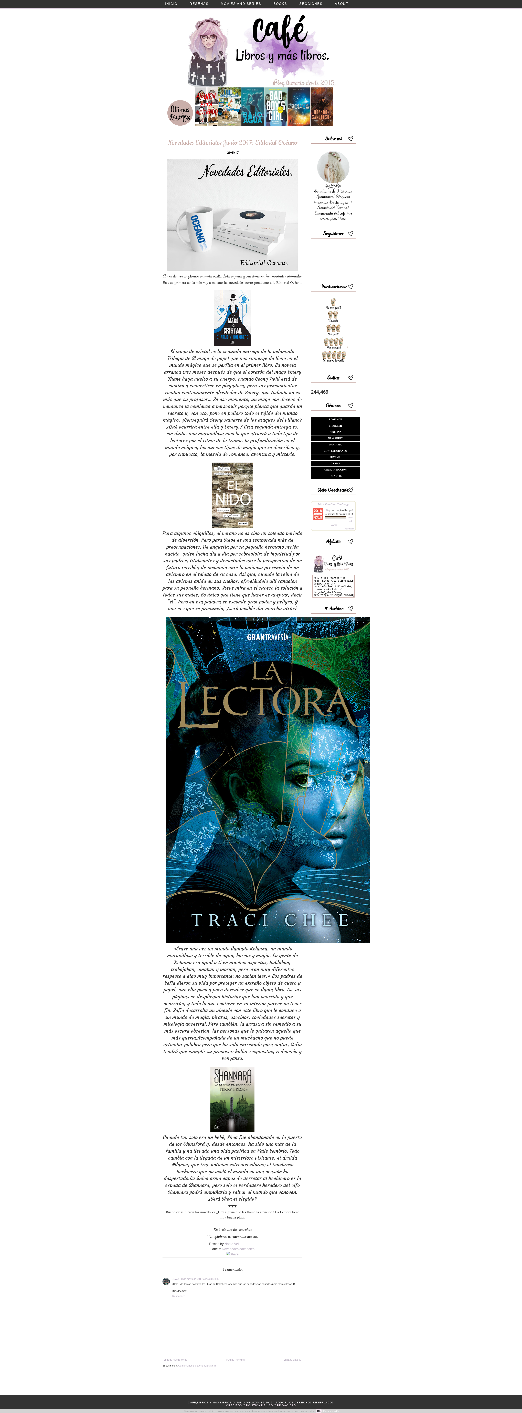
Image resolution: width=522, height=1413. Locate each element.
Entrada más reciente (175, 1359)
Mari (175, 1279)
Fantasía (335, 444)
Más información (331, 1411)
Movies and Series (241, 4)
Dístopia (336, 432)
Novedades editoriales (238, 1249)
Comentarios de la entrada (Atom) (197, 1365)
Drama (335, 463)
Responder (178, 1296)
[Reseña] (206, 125)
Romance (335, 419)
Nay (328, 510)
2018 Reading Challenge (333, 504)
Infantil (336, 476)
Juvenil (335, 457)
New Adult (335, 438)
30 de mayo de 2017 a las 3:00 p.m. (199, 1279)
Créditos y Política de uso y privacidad (261, 1405)
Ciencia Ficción (335, 469)
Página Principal (235, 1359)
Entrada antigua (292, 1359)
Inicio (171, 4)
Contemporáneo (335, 451)
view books (349, 528)
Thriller (335, 425)
